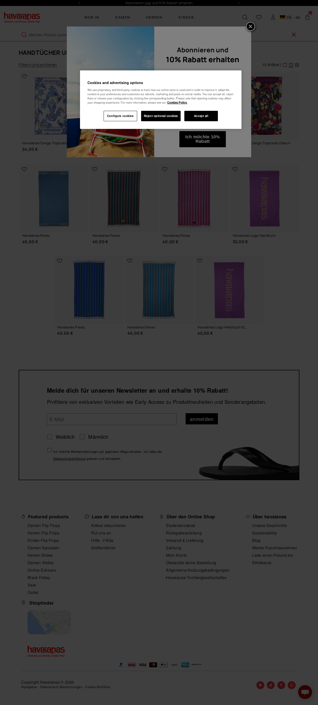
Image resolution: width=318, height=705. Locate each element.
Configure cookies (120, 116)
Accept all (201, 116)
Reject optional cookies (161, 116)
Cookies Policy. (177, 102)
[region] (160, 99)
